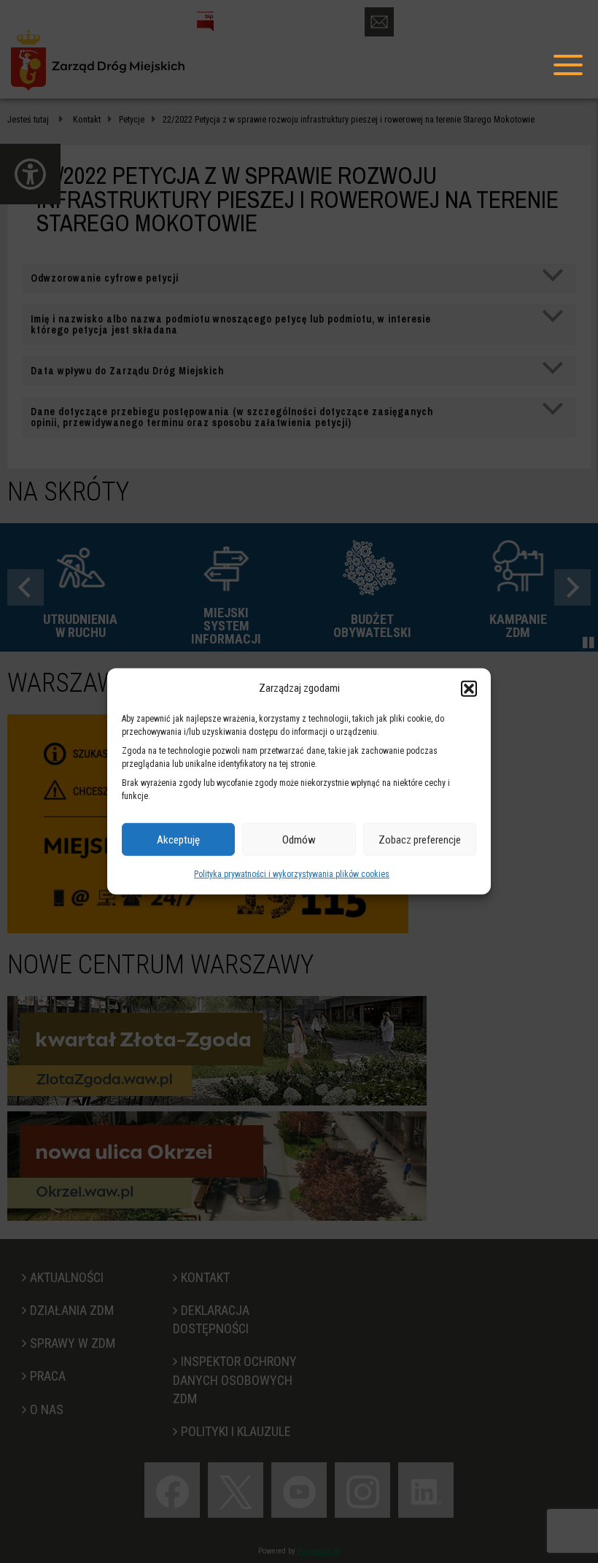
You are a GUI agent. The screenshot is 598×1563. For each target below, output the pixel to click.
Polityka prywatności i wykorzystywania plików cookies (291, 874)
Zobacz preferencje (419, 839)
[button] (469, 688)
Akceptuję (178, 839)
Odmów (299, 839)
